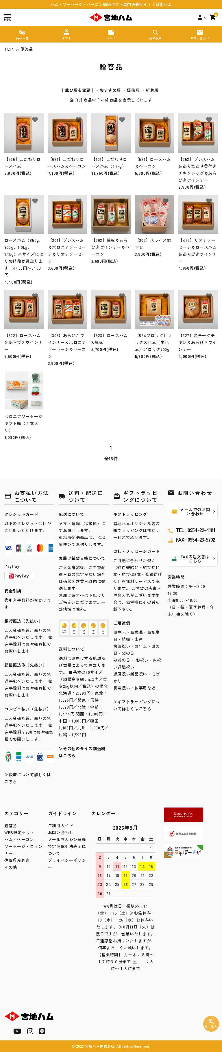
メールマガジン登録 (67, 839)
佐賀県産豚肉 (17, 860)
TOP (8, 49)
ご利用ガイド (60, 825)
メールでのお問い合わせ (190, 511)
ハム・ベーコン (19, 839)
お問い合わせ (60, 832)
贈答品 (27, 49)
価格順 (133, 90)
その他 (10, 867)
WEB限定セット (19, 832)
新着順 (152, 90)
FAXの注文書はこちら (190, 559)
